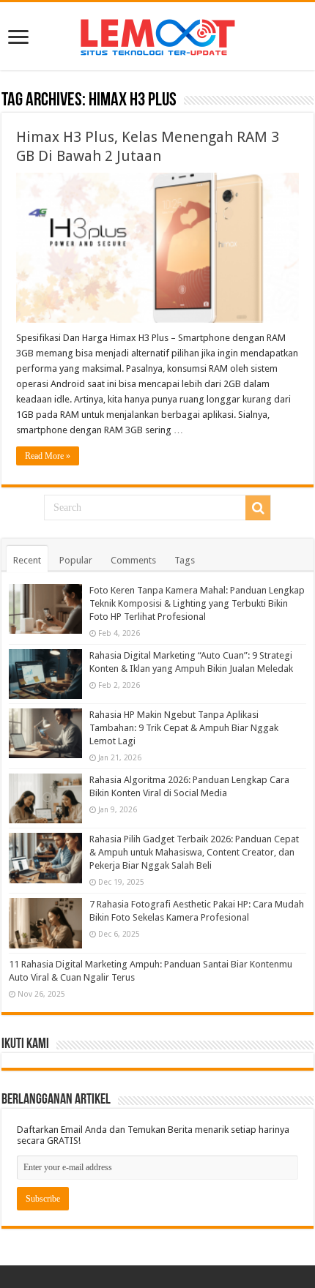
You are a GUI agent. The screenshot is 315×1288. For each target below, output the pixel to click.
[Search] (257, 507)
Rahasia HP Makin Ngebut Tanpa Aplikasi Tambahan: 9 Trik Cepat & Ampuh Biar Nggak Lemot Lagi (183, 727)
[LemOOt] (158, 34)
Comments (133, 560)
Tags (184, 560)
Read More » (47, 456)
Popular (75, 560)
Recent (27, 560)
